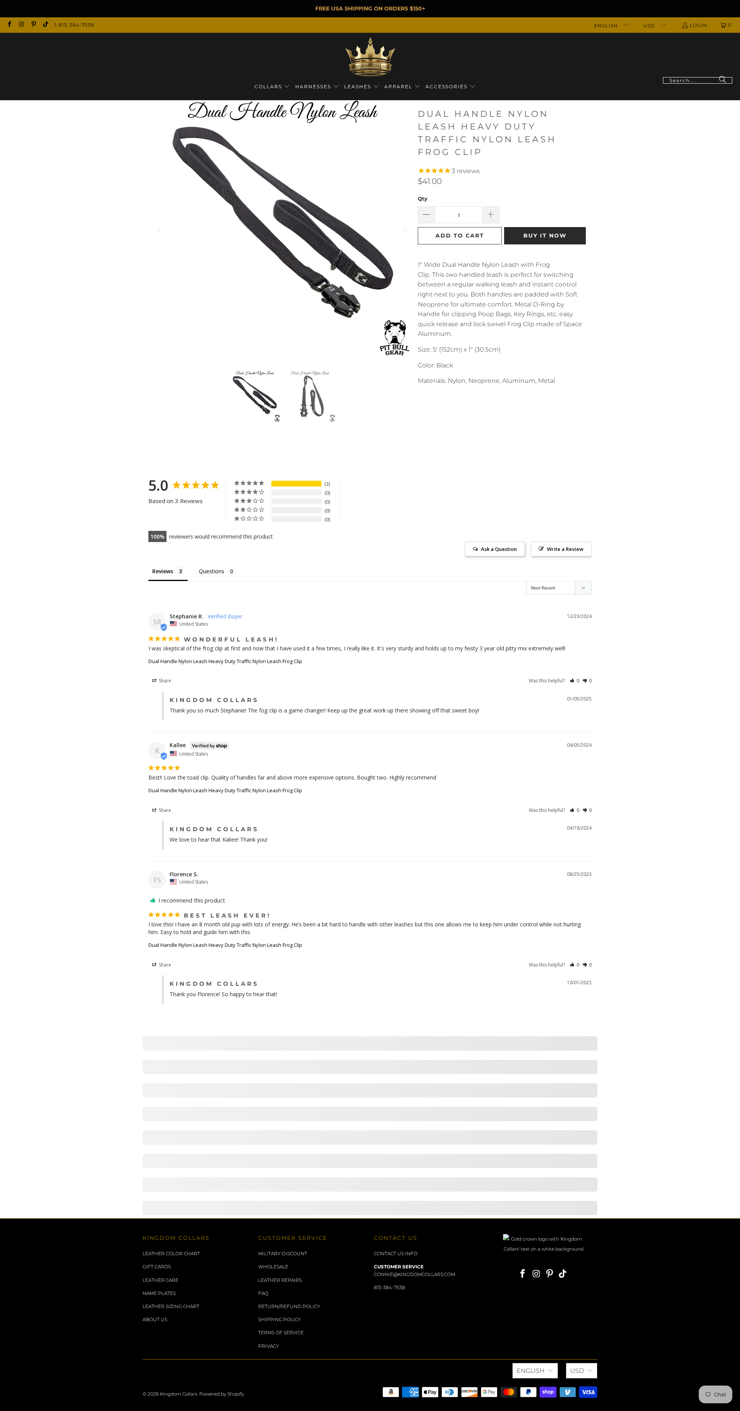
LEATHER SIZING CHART (171, 1306)
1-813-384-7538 (74, 25)
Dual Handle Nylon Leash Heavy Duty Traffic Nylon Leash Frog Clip (225, 661)
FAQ (263, 1293)
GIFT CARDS (157, 1267)
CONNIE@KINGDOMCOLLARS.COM (414, 1274)
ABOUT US (155, 1319)
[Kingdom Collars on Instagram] (21, 25)
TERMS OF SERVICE (281, 1332)
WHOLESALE (273, 1267)
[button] (272, 87)
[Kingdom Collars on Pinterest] (33, 25)
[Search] (722, 80)
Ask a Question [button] (499, 549)
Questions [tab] (211, 571)
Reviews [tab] (162, 571)
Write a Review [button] (565, 549)
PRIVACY (268, 1346)
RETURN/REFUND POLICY (289, 1306)
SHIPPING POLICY (279, 1319)
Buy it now (545, 235)
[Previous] (160, 229)
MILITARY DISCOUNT (282, 1253)
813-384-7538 (389, 1287)
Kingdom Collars (178, 1394)
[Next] (404, 229)
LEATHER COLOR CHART (171, 1253)
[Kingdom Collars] (370, 57)
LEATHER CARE (160, 1280)
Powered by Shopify (221, 1394)
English (606, 26)
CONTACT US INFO (395, 1253)
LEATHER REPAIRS (280, 1280)
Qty (422, 198)
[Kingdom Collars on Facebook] (9, 25)
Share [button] (164, 680)
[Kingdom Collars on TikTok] (45, 25)
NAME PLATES (159, 1293)
